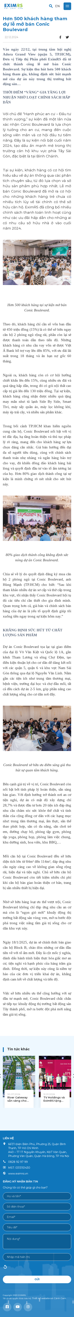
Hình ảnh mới (5, 1268)
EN (57, 6)
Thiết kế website (41, 1298)
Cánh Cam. (60, 1298)
